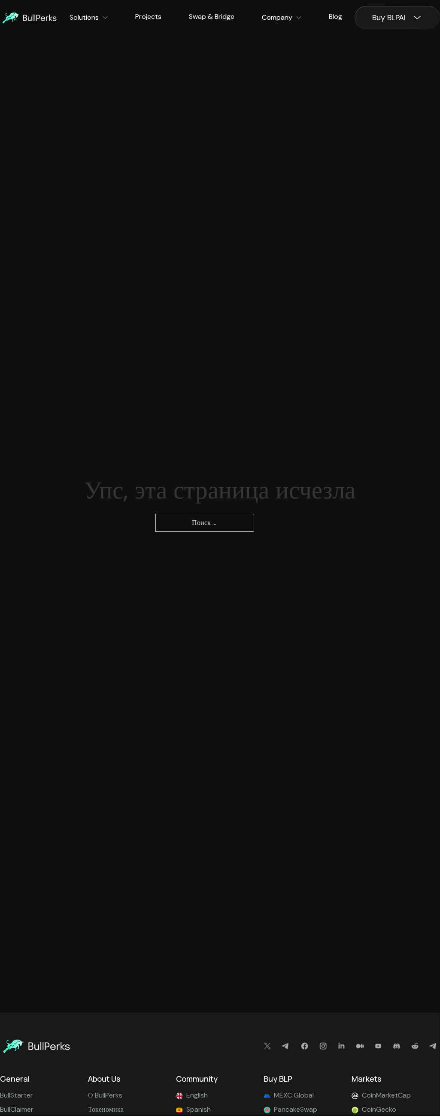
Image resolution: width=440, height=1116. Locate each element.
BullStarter (16, 1095)
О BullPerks (105, 1095)
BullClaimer (16, 1109)
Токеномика (106, 1109)
